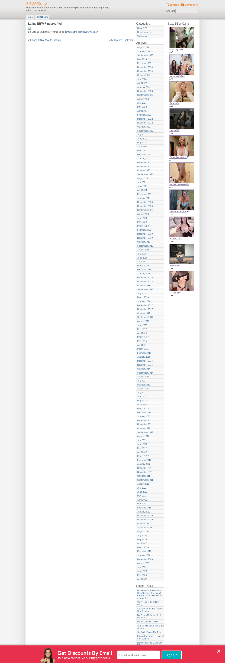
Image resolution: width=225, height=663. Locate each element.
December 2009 (145, 559)
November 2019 (145, 238)
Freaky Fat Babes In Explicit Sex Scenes (150, 637)
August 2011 (143, 484)
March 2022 (143, 150)
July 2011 (141, 488)
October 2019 (143, 242)
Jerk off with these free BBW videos (150, 627)
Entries (174, 4)
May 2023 (142, 107)
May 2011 (142, 496)
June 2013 (142, 396)
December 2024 (145, 67)
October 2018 (143, 285)
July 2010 (142, 535)
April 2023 (142, 111)
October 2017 (143, 313)
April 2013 (142, 404)
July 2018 (142, 293)
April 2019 (142, 261)
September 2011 (145, 480)
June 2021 (142, 186)
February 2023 (144, 115)
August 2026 (143, 47)
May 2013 (142, 400)
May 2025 (142, 59)
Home (30, 17)
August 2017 (143, 321)
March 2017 (143, 337)
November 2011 (145, 472)
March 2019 (143, 265)
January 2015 (143, 357)
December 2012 (145, 420)
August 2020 (143, 214)
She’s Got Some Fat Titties (149, 632)
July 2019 (142, 254)
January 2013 (143, 416)
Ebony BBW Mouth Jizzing (45, 40)
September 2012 (145, 432)
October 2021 (143, 170)
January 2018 (143, 301)
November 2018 (145, 281)
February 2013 (144, 412)
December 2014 (145, 361)
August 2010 (143, 531)
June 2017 (142, 325)
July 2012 (142, 440)
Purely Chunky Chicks (147, 621)
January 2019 (143, 273)
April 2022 (142, 146)
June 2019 (142, 258)
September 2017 (145, 317)
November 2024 (145, 71)
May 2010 (142, 539)
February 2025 (144, 63)
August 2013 (143, 388)
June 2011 (142, 492)
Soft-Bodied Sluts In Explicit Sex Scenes (150, 610)
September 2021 (145, 174)
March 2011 (143, 503)
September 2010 (145, 527)
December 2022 (145, 119)
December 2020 (145, 202)
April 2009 (142, 579)
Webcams (142, 36)
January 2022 (143, 158)
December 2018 (145, 277)
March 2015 (143, 349)
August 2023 (143, 99)
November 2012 (145, 424)
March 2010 (143, 547)
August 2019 (143, 250)
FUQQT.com (42, 17)
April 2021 (142, 190)
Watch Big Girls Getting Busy (148, 603)
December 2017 (145, 305)
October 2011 (143, 476)
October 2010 (143, 523)
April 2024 (142, 83)
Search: (170, 10)
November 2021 (145, 166)
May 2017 (142, 329)
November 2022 (145, 123)
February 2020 (144, 230)
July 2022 (142, 134)
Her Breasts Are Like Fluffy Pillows (149, 644)
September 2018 (145, 289)
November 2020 (145, 206)
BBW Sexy (36, 3)
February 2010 (144, 551)
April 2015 (142, 345)
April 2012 (142, 452)
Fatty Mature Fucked (119, 40)
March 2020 (143, 226)
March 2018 (143, 297)
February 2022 (144, 154)
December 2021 (145, 162)
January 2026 (143, 51)
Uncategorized (144, 32)
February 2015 (144, 353)
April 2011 (142, 500)
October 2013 (143, 385)
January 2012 (143, 464)
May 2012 (142, 448)
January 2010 (143, 555)
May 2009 (142, 575)
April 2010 (142, 543)
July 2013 (142, 392)
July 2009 (142, 567)
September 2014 (145, 373)
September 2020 (145, 210)
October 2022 (143, 127)
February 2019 (144, 269)
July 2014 (142, 381)
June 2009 (142, 571)
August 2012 (143, 436)
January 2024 (143, 87)
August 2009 (143, 563)
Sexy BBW (142, 28)
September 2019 (145, 246)
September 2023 (145, 95)
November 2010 (145, 519)
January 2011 (143, 512)
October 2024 (143, 75)
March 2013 (143, 408)
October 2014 (143, 369)
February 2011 (144, 508)
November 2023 (145, 91)
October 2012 (143, 428)
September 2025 (145, 55)
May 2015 (142, 341)
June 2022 (142, 139)
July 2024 (142, 79)
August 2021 (143, 178)
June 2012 (142, 444)
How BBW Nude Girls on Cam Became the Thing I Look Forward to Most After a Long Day (150, 594)
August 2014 (143, 376)
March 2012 (143, 456)
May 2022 (142, 142)
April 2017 (142, 333)
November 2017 (145, 309)
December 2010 (145, 515)
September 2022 (145, 131)
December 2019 (145, 234)
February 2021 (144, 194)
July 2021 (142, 182)
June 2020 (142, 218)
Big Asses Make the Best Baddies (149, 616)
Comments (191, 4)
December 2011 (145, 468)
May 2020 (142, 222)
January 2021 (143, 198)
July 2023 (142, 103)
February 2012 (144, 460)
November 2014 (145, 365)
